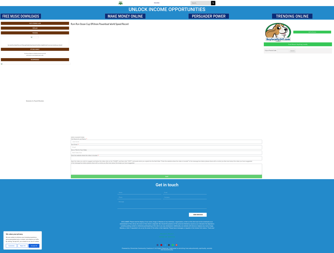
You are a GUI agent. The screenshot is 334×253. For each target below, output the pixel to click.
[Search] (213, 3)
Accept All (34, 245)
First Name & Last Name (78, 139)
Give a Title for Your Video (79, 150)
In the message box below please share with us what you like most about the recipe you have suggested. (103, 163)
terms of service (167, 237)
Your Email (74, 144)
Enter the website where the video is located (84, 155)
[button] (158, 245)
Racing (156, 3)
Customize (11, 245)
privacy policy (167, 234)
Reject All (22, 245)
